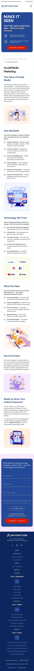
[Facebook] (12, 545)
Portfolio (17, 554)
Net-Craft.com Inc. (19, 664)
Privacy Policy (22, 516)
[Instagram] (17, 545)
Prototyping (17, 595)
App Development (17, 614)
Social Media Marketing (17, 654)
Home (17, 550)
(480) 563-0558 (15, 423)
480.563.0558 (24, 660)
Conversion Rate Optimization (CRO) (17, 648)
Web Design (17, 592)
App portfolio (17, 560)
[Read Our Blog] (21, 545)
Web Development (17, 617)
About (17, 563)
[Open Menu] (31, 6)
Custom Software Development (17, 620)
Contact (17, 570)
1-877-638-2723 (29, 1)
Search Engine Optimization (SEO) (17, 642)
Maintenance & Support (17, 626)
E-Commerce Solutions (17, 623)
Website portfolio (17, 557)
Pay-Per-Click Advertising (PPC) (17, 645)
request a (15, 423)
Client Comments (17, 566)
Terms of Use (12, 668)
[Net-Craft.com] (9, 6)
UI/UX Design (17, 586)
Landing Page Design (17, 598)
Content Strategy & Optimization (17, 651)
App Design (17, 589)
